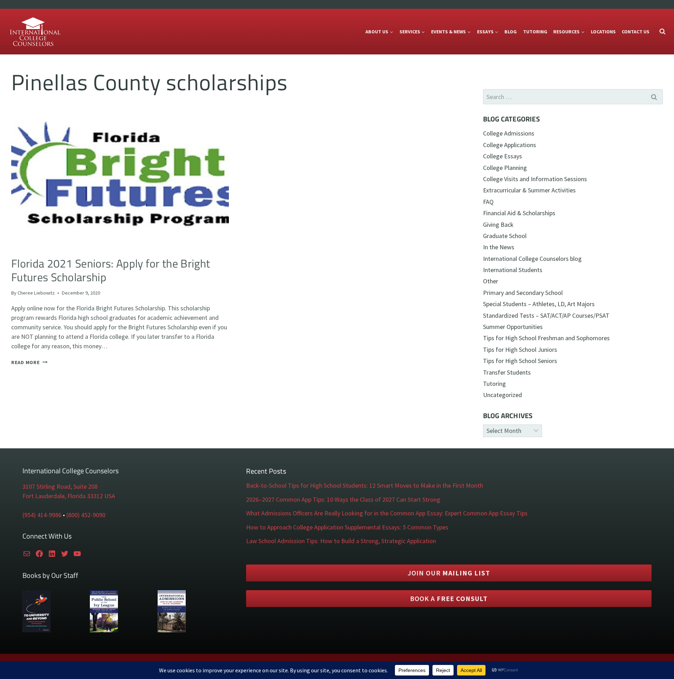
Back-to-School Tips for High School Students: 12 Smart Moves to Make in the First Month (364, 485)
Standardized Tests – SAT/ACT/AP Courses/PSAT (546, 315)
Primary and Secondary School (523, 293)
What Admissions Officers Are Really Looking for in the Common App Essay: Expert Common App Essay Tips (387, 513)
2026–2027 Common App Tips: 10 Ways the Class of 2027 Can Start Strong (343, 499)
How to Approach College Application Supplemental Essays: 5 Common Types (347, 527)
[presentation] (120, 178)
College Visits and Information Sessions (535, 179)
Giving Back (498, 224)
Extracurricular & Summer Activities (529, 190)
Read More (29, 362)
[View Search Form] (662, 31)
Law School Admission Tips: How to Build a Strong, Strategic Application (341, 541)
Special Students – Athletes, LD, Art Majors (539, 304)
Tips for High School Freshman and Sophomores (546, 338)
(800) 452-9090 (85, 515)
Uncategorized (502, 395)
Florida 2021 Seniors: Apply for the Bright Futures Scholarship (110, 270)
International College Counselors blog (532, 259)
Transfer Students (507, 372)
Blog (510, 31)
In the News (498, 247)
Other (490, 281)
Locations (603, 31)
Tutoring (535, 31)
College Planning (505, 168)
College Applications (509, 145)
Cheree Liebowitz (36, 293)
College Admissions (508, 133)
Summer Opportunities (513, 327)
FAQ (488, 202)
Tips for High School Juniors (520, 349)
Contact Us (635, 31)
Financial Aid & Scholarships (519, 213)
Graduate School (505, 236)
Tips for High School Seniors (520, 361)
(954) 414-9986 (41, 515)
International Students (512, 270)
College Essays (502, 156)
